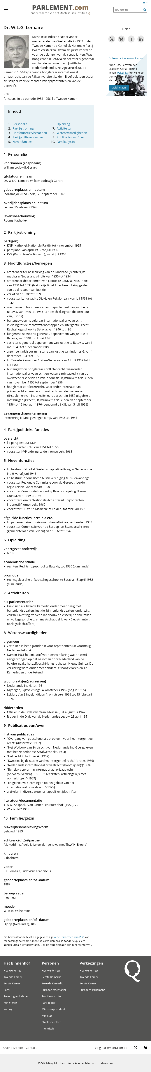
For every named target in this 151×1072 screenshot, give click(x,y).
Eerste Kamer (12, 983)
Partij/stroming (23, 128)
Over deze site (13, 1048)
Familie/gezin (66, 142)
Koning (8, 1009)
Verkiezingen (91, 963)
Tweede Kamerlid (52, 983)
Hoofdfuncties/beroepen (30, 133)
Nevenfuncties (22, 142)
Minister (47, 1015)
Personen (50, 963)
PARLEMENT (60, 7)
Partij (7, 990)
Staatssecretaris (52, 1022)
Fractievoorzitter (52, 996)
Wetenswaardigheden (72, 133)
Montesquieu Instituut (73, 13)
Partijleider (48, 1002)
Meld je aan (118, 87)
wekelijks (122, 72)
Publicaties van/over (71, 137)
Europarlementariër (54, 990)
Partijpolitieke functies (28, 137)
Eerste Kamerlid (52, 977)
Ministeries (10, 1002)
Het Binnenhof (17, 963)
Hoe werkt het (12, 970)
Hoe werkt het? (51, 970)
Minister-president (53, 1009)
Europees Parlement (92, 990)
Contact (31, 1048)
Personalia (20, 124)
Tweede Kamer (13, 977)
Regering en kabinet (16, 996)
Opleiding (63, 124)
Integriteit (48, 1028)
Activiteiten (64, 128)
